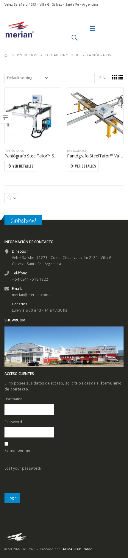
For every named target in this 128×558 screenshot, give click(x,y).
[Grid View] (114, 77)
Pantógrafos (14, 151)
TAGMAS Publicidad (76, 549)
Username (13, 398)
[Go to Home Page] (6, 55)
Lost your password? (22, 468)
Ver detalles (23, 166)
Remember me (17, 450)
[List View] (121, 77)
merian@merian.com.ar (32, 294)
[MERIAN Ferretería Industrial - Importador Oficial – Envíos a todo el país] (19, 28)
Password (13, 421)
